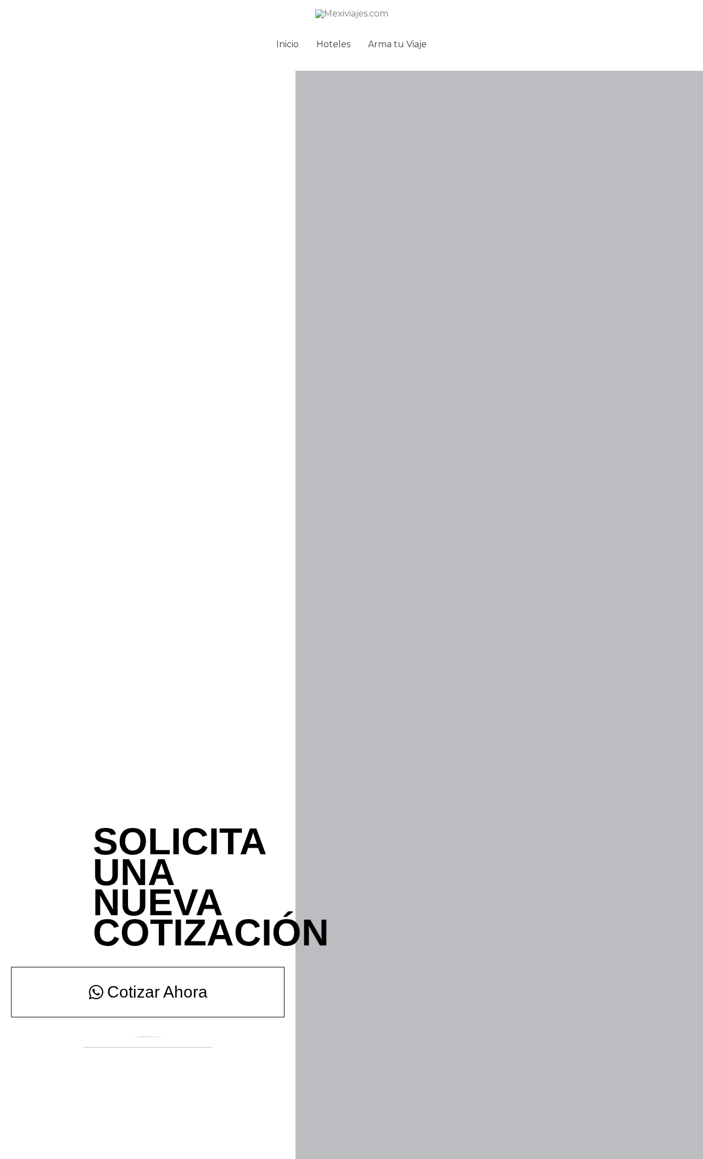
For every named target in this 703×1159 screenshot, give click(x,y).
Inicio (287, 44)
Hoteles (333, 44)
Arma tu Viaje (397, 44)
